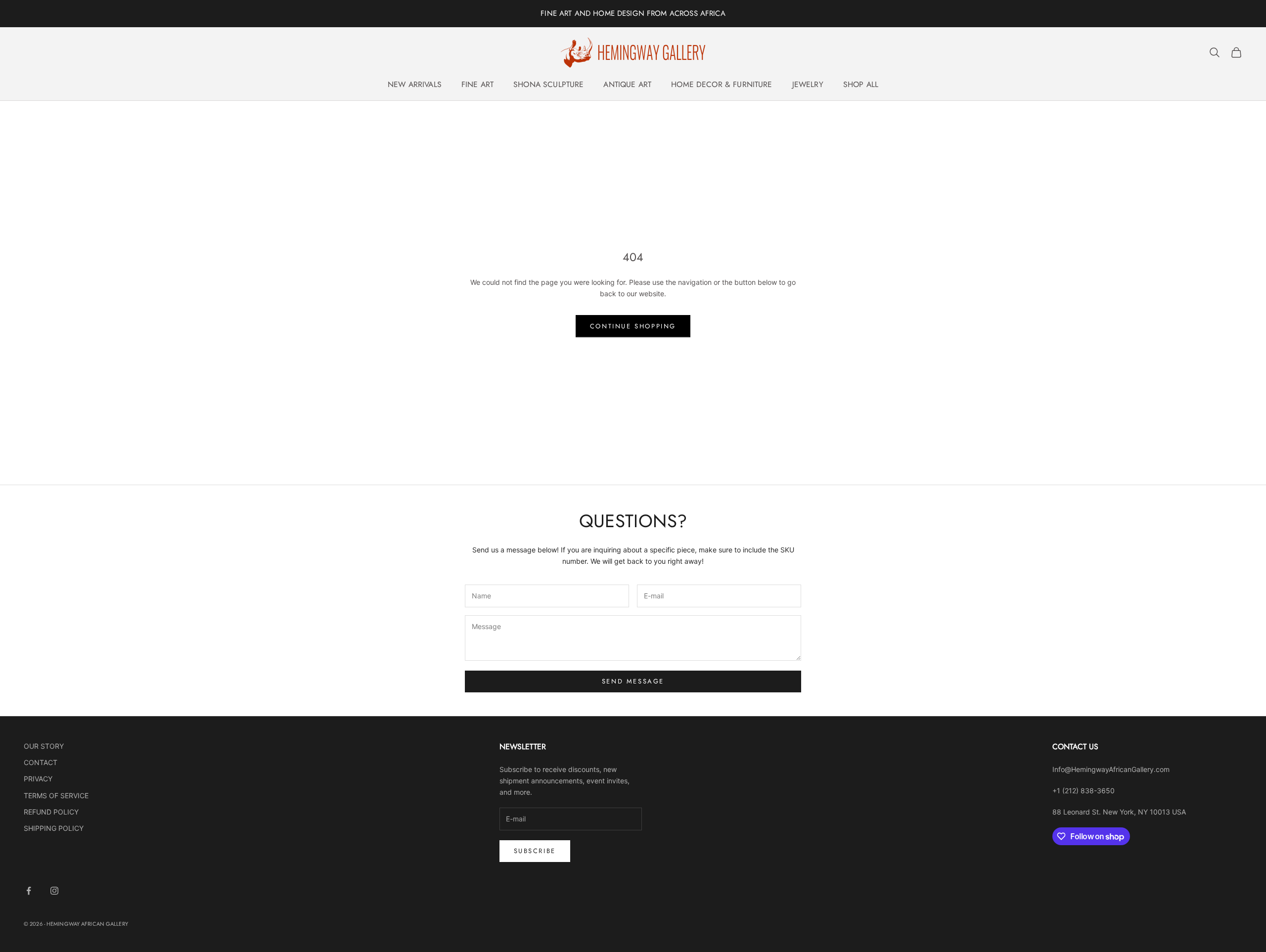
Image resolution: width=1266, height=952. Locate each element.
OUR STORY (44, 746)
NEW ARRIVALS (415, 84)
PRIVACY (38, 778)
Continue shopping (633, 326)
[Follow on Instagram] (54, 891)
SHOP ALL (860, 84)
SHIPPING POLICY (54, 828)
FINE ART (477, 84)
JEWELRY (807, 84)
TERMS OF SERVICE (56, 795)
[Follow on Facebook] (29, 891)
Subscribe (535, 851)
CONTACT (40, 762)
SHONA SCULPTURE (548, 84)
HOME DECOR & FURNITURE (721, 84)
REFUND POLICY (51, 812)
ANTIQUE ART (627, 84)
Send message (633, 681)
